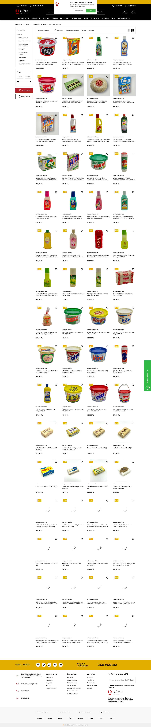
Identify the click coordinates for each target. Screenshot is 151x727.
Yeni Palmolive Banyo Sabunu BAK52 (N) (97, 487)
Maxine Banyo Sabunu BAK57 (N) (122, 448)
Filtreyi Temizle (25, 96)
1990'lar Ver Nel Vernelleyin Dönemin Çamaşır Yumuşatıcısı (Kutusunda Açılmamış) (72, 641)
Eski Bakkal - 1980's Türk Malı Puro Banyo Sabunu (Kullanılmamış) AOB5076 (97, 102)
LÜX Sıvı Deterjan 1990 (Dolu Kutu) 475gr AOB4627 (46, 410)
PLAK (86, 18)
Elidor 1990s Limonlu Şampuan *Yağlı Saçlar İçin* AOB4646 (123, 256)
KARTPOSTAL (77, 18)
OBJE (113, 18)
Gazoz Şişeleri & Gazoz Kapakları (23, 45)
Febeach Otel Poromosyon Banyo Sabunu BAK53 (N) (122, 487)
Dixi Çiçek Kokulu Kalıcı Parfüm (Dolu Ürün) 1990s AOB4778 (46, 217)
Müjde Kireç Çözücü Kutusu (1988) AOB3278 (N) (71, 564)
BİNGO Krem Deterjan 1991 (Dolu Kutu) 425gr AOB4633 (98, 333)
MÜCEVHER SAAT (124, 18)
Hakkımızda (23, 5)
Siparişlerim (49, 677)
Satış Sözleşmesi (71, 685)
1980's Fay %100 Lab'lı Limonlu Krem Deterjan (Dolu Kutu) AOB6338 (46, 63)
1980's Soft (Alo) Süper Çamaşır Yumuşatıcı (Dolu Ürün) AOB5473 (122, 63)
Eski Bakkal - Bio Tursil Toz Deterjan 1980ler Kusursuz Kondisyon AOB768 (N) (46, 603)
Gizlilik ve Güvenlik (72, 691)
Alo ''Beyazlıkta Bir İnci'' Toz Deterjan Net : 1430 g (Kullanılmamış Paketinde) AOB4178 (47, 641)
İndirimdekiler (91, 683)
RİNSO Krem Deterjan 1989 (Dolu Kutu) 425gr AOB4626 (73, 410)
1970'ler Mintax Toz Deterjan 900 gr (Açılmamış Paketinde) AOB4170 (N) (97, 641)
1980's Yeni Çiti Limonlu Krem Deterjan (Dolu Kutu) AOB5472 (47, 101)
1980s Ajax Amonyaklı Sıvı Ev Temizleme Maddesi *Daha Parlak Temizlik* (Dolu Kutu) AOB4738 (71, 140)
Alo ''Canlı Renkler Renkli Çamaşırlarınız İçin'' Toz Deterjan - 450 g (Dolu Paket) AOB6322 (73, 63)
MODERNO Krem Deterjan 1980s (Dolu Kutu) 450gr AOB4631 (47, 371)
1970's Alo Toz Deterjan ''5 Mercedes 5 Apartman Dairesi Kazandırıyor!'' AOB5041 (46, 140)
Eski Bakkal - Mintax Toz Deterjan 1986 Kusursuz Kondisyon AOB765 (124, 564)
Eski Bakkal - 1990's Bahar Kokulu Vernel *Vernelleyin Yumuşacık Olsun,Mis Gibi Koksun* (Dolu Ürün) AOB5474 (97, 63)
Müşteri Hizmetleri (51, 688)
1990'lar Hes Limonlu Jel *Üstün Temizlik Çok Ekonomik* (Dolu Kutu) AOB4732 (97, 179)
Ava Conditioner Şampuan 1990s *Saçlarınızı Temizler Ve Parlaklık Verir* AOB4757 (72, 256)
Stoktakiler (60, 30)
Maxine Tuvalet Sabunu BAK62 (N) (97, 448)
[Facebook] (38, 665)
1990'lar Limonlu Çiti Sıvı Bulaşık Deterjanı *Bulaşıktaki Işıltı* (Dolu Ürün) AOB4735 (124, 140)
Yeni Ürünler (90, 680)
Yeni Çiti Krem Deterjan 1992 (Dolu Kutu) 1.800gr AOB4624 (123, 410)
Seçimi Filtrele (26, 90)
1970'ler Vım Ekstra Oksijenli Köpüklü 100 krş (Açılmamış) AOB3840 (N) (46, 525)
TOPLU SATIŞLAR (23, 18)
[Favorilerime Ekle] (56, 38)
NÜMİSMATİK (36, 18)
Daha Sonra (79, 10)
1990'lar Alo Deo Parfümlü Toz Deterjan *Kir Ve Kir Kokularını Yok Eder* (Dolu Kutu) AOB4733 (73, 179)
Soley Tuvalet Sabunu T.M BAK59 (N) (46, 486)
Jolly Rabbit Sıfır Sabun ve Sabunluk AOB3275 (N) (97, 564)
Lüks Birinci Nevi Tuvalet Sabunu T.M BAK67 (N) (46, 448)
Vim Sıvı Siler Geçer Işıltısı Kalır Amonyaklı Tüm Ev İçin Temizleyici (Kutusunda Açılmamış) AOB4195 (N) (97, 603)
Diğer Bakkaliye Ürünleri (23, 53)
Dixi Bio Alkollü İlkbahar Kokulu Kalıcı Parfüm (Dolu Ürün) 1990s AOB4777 (72, 217)
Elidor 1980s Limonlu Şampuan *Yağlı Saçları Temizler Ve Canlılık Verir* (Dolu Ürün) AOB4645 (47, 294)
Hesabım (48, 685)
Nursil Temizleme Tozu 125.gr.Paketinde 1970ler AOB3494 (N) (73, 525)
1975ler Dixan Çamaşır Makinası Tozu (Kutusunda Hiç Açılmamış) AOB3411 (98, 525)
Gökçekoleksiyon (41, 60)
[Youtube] (49, 665)
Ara (101, 12)
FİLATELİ (46, 18)
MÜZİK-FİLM (95, 18)
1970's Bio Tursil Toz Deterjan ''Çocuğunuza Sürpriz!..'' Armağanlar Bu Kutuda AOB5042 (124, 102)
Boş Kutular (22, 60)
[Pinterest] (61, 665)
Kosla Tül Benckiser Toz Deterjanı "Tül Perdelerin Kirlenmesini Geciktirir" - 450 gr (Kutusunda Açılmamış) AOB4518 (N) (73, 603)
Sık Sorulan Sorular (72, 693)
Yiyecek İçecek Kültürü (25, 64)
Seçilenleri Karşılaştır (73, 30)
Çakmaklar (22, 49)
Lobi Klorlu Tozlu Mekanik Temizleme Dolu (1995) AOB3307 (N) (123, 525)
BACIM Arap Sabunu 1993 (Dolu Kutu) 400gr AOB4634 (72, 333)
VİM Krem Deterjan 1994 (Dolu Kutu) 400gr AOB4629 (97, 371)
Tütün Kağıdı (22, 57)
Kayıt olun (129, 680)
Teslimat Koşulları (72, 680)
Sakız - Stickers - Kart (24, 41)
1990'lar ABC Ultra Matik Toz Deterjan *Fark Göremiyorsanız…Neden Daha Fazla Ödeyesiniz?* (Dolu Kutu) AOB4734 (46, 179)
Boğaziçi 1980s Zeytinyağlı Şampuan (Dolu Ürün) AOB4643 (97, 294)
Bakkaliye (36, 24)
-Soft (65, 725)
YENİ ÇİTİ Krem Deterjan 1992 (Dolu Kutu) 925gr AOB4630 (72, 371)
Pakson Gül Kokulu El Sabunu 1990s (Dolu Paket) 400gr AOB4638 (46, 333)
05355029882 (107, 664)
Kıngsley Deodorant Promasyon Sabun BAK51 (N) (72, 487)
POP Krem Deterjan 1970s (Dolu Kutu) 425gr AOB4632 (123, 333)
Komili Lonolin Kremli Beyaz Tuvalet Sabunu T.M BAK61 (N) (72, 448)
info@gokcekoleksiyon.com (29, 684)
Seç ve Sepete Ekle (88, 30)
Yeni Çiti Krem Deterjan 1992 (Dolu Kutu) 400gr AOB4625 (97, 410)
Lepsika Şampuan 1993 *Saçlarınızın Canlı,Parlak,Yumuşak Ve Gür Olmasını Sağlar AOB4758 (47, 256)
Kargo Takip (132, 5)
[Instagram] (55, 665)
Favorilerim (118, 5)
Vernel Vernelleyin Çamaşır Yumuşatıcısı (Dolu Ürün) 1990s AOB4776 (98, 217)
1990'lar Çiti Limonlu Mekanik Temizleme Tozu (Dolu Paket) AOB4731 (124, 179)
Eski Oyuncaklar (23, 37)
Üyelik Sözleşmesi (72, 683)
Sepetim (89, 688)
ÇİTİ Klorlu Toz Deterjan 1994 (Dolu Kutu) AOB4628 (123, 371)
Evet (90, 10)
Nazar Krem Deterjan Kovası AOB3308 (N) (47, 564)
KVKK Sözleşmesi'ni (116, 685)
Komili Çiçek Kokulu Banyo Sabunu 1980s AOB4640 (123, 294)
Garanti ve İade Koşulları (74, 688)
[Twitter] (44, 665)
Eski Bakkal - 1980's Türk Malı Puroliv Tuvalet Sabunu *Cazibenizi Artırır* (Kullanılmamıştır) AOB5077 (72, 102)
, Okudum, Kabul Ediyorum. (121, 686)
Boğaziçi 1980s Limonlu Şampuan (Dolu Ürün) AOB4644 (73, 294)
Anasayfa (18, 24)
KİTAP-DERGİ (65, 18)
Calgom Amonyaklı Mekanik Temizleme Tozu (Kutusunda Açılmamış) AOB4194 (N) (124, 603)
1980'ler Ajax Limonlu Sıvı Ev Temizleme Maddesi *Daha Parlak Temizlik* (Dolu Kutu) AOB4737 (98, 140)
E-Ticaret (69, 725)
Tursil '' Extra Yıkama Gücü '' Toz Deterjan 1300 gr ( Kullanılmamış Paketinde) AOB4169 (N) (122, 641)
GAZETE (55, 18)
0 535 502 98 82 (38, 5)
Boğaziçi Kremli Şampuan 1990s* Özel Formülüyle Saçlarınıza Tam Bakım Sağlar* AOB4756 (98, 256)
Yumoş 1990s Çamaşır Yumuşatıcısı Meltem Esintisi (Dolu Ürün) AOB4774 (123, 217)
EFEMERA (105, 18)
